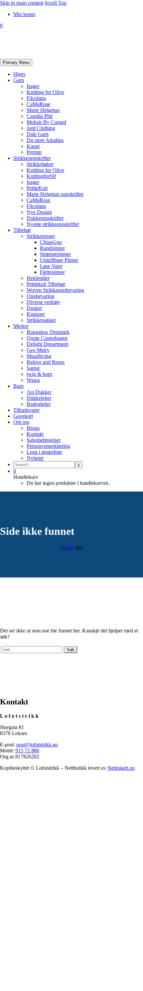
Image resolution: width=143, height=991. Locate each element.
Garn (18, 80)
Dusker (34, 308)
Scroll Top (56, 3)
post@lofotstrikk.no (37, 744)
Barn (18, 386)
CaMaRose (38, 104)
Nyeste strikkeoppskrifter (53, 224)
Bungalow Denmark (48, 332)
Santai (33, 368)
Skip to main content (21, 3)
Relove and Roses (46, 362)
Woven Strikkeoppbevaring (55, 290)
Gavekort (23, 416)
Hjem (19, 74)
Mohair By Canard (46, 122)
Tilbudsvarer (26, 410)
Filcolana (36, 98)
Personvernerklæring (48, 446)
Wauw (33, 380)
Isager (33, 86)
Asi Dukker (39, 392)
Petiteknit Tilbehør (46, 284)
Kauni (33, 146)
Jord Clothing (41, 128)
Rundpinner (52, 248)
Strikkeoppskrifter (32, 158)
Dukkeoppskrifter (45, 218)
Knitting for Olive (45, 92)
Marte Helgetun (43, 110)
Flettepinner (52, 272)
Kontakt (35, 434)
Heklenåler (38, 278)
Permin (34, 152)
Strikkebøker (40, 164)
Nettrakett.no (121, 768)
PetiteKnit (37, 188)
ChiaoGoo (51, 242)
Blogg (33, 428)
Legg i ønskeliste (44, 452)
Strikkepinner (41, 236)
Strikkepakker (41, 320)
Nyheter (35, 458)
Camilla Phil (40, 116)
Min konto (24, 14)
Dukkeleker (39, 398)
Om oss (21, 422)
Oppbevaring (40, 296)
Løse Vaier (51, 266)
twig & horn (39, 374)
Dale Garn (38, 134)
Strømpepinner (55, 254)
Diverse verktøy (43, 302)
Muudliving (39, 356)
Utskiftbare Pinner (59, 260)
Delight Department (47, 344)
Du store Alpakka (45, 140)
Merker (21, 326)
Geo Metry (38, 350)
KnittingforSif (41, 176)
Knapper (36, 314)
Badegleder (39, 404)
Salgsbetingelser (44, 440)
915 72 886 (27, 750)
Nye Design (39, 212)
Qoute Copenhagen (47, 338)
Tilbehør (22, 230)
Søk (70, 649)
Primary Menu (16, 62)
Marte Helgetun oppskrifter (55, 194)
